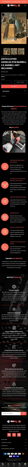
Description (5, 91)
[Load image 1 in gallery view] (7, 51)
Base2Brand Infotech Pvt (13, 460)
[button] (2, 5)
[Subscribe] (24, 413)
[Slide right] (26, 51)
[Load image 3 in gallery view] (21, 51)
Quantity (3, 79)
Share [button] (4, 96)
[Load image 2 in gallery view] (14, 51)
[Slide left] (1, 51)
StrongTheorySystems (13, 458)
